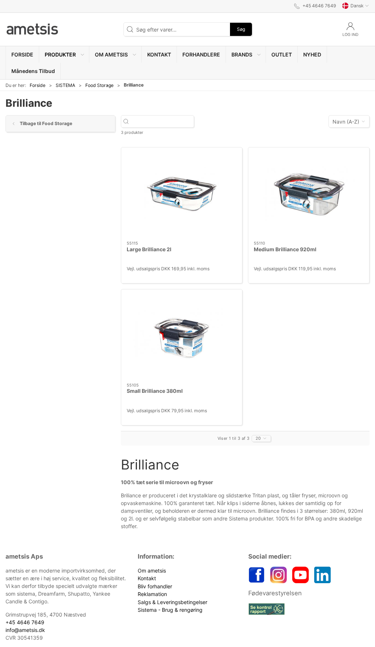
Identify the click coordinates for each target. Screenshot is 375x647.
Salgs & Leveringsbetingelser (172, 602)
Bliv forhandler (155, 586)
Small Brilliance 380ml (155, 391)
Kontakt (147, 578)
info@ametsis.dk (25, 630)
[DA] (32, 29)
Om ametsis (152, 570)
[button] (64, 54)
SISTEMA (65, 85)
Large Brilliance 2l (149, 249)
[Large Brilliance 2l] (182, 194)
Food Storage (99, 85)
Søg (241, 29)
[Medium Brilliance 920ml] (309, 194)
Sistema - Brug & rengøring (170, 610)
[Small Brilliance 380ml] (182, 336)
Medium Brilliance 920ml (285, 249)
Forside (37, 85)
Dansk (357, 5)
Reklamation (152, 594)
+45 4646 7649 (24, 622)
